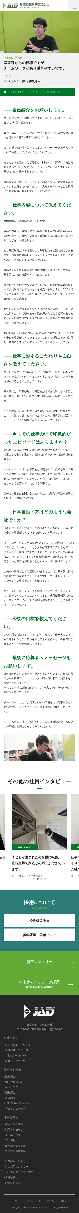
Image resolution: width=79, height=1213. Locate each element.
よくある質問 (13, 1134)
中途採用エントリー (16, 1166)
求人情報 (10, 1140)
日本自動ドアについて (18, 1044)
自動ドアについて (15, 1061)
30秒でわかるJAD (15, 1055)
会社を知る (11, 1037)
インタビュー (17, 91)
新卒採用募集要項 (15, 1145)
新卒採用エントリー (16, 1161)
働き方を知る (12, 1069)
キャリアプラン (14, 1087)
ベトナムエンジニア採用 (19, 1171)
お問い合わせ (13, 1182)
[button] (34, 879)
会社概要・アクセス (16, 1050)
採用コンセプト (14, 1124)
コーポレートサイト (20, 1201)
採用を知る (11, 1117)
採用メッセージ (14, 1129)
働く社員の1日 (13, 1081)
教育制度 (10, 1097)
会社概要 (10, 1177)
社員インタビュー (15, 1108)
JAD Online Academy (17, 1103)
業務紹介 (10, 1076)
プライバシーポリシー (57, 1201)
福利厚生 (10, 1092)
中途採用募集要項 (15, 1151)
